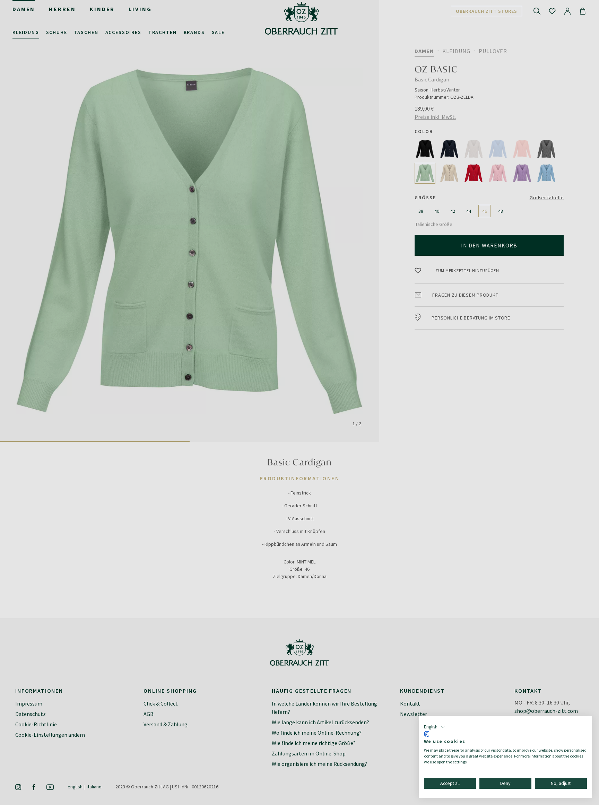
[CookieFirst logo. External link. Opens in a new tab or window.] (426, 734)
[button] (434, 727)
